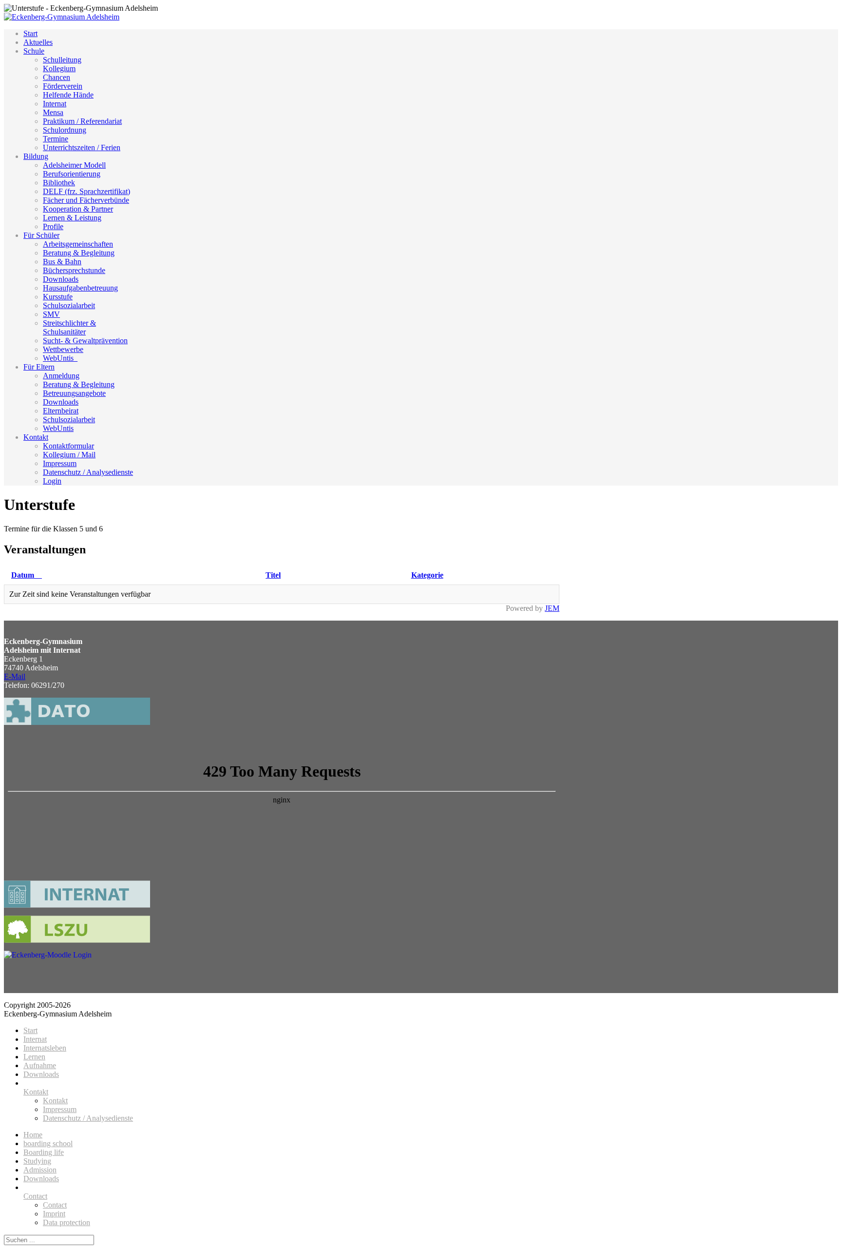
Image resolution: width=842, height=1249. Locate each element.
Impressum (60, 463)
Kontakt (35, 437)
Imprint (54, 1214)
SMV (51, 314)
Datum (22, 575)
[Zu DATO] (77, 729)
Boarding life (43, 1152)
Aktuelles (38, 42)
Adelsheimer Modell (74, 165)
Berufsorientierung (71, 174)
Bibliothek (59, 182)
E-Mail (14, 676)
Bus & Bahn (62, 261)
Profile (53, 226)
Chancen (56, 77)
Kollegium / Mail (69, 454)
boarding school (48, 1143)
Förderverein (62, 86)
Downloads (60, 279)
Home (32, 1135)
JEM (552, 608)
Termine (55, 139)
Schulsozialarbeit (69, 305)
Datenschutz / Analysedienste (88, 472)
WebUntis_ (60, 358)
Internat (54, 103)
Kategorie (427, 575)
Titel (273, 575)
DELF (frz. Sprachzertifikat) (86, 191)
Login (52, 481)
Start (30, 33)
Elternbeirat (60, 411)
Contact (35, 1196)
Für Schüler (41, 235)
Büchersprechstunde (74, 270)
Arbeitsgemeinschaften (78, 244)
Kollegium (59, 68)
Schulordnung (64, 130)
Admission (40, 1170)
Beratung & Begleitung (79, 253)
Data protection (66, 1222)
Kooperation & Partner (78, 209)
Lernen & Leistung (72, 218)
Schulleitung (62, 60)
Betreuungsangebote (74, 393)
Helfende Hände (68, 95)
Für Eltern (39, 367)
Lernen (34, 1057)
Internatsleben (44, 1048)
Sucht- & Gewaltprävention (85, 340)
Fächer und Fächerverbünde (86, 200)
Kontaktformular (68, 446)
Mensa (53, 112)
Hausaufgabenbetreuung (80, 288)
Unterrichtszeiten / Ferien (81, 147)
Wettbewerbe (63, 349)
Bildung (35, 156)
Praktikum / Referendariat (82, 121)
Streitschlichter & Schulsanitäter (69, 327)
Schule (33, 51)
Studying (37, 1161)
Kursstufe (58, 297)
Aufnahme (39, 1065)
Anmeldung (61, 375)
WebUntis (58, 428)
